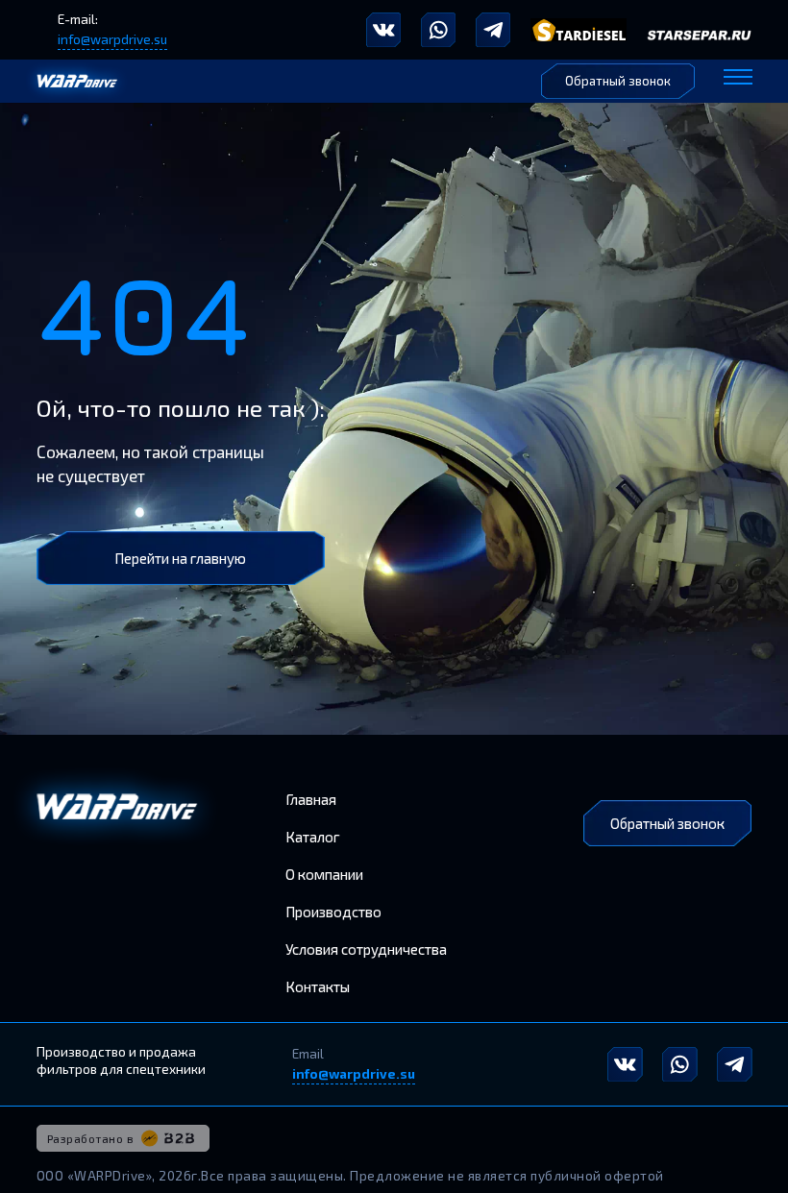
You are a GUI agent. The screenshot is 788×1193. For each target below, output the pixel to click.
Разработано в (91, 1138)
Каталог (312, 836)
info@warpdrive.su (112, 39)
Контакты (317, 986)
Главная (310, 799)
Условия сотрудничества (366, 949)
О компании (324, 874)
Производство (333, 911)
